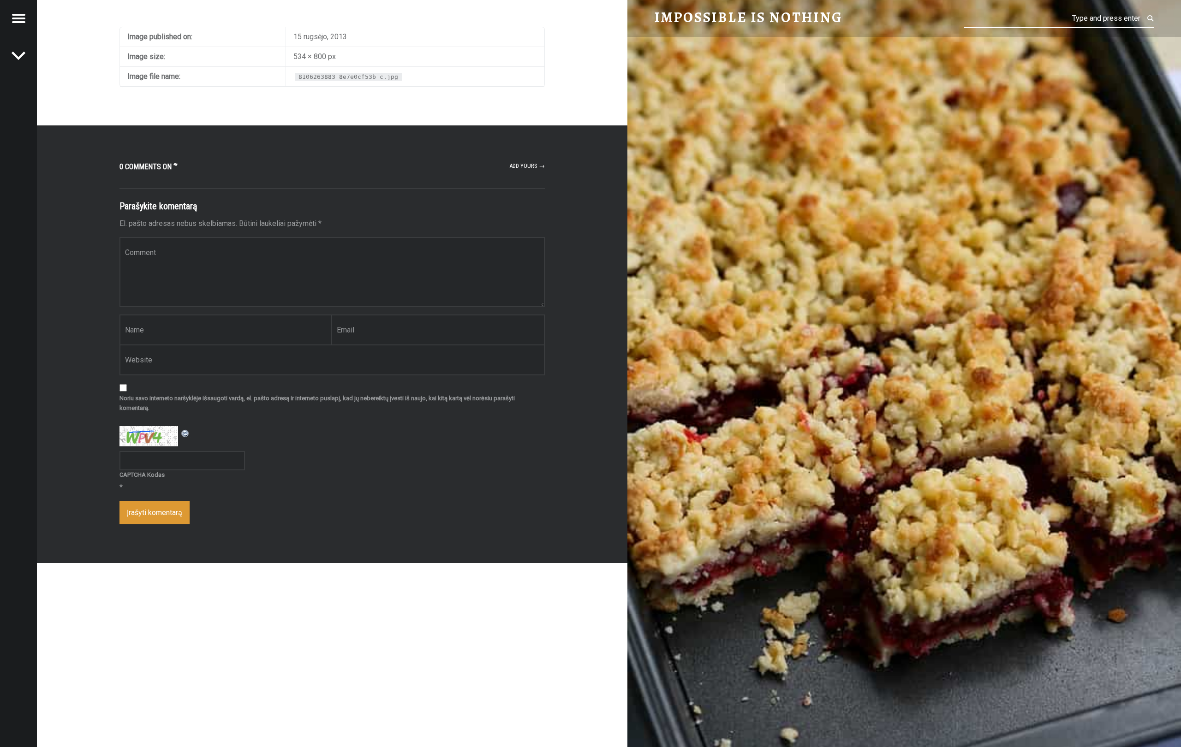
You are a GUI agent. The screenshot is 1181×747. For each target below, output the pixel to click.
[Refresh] (185, 431)
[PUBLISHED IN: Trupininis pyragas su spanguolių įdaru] (18, 55)
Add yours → (527, 165)
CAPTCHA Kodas (142, 474)
